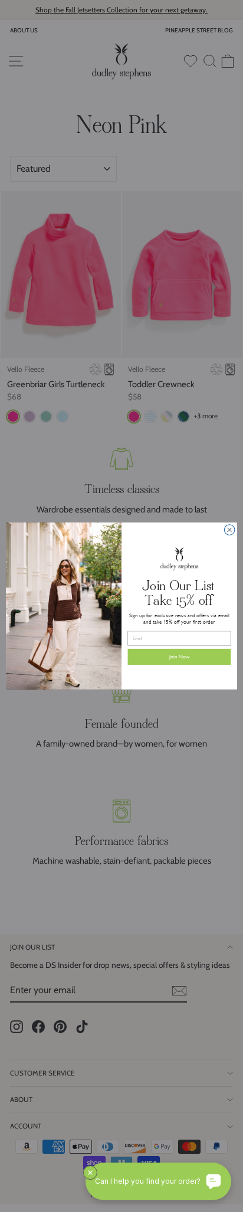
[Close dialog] (229, 530)
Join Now (179, 657)
